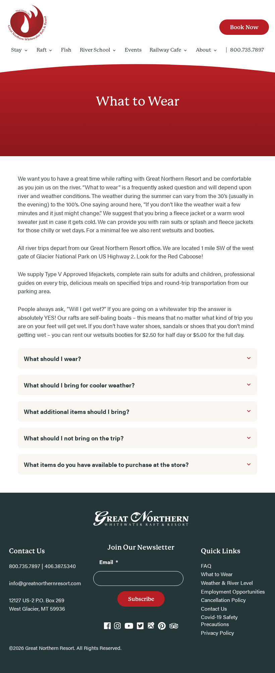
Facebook (107, 628)
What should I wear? (52, 358)
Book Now (244, 27)
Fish (66, 50)
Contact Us (214, 608)
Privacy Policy (217, 632)
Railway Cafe (165, 50)
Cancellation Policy (223, 600)
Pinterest (162, 628)
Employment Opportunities (233, 591)
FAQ (206, 565)
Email (108, 561)
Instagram (117, 628)
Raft (42, 50)
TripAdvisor (173, 628)
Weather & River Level (227, 583)
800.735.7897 (247, 50)
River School (95, 50)
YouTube (128, 628)
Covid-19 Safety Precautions (219, 620)
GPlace (151, 628)
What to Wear (217, 574)
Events (133, 50)
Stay (16, 50)
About (203, 50)
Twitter (140, 628)
